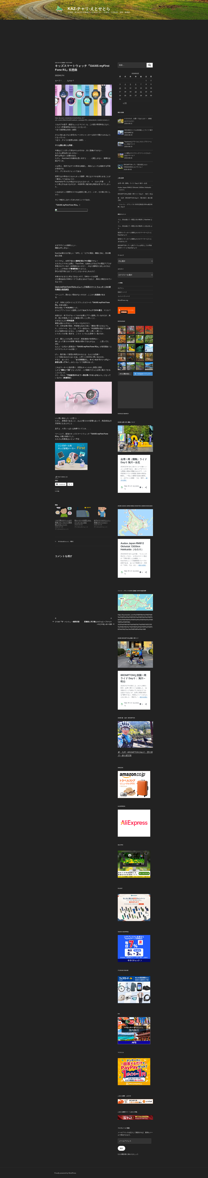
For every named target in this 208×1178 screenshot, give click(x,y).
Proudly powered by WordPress (65, 1173)
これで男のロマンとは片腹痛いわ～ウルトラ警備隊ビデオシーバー (63, 523)
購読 (121, 1148)
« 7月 (125, 103)
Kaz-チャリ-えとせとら (89, 8)
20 (136, 92)
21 (141, 92)
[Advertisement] (104, 36)
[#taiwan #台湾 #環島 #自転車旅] (131, 348)
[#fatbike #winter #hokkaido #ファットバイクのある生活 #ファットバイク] (122, 357)
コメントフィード (124, 296)
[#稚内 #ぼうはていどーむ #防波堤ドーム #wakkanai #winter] (140, 348)
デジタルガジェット (63, 541)
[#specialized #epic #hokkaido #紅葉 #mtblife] (149, 330)
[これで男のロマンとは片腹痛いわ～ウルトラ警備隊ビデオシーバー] (63, 512)
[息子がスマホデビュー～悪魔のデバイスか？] (102, 512)
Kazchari (69, 62)
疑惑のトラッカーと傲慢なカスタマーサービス (134, 232)
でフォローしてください (127, 310)
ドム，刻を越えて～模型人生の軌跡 (130, 219)
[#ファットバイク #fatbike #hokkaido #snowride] (122, 330)
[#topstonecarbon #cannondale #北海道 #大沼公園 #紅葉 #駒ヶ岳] (140, 357)
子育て (72, 541)
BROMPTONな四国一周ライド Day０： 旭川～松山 (135, 194)
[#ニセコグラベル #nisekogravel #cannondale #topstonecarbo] (140, 339)
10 (120, 88)
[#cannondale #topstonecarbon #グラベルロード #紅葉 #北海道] (122, 339)
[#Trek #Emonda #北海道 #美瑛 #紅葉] (131, 357)
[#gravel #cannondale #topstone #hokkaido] (149, 339)
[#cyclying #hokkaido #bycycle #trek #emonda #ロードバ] (149, 366)
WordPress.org (123, 300)
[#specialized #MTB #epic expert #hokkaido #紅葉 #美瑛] (131, 330)
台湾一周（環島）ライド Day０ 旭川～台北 (132, 183)
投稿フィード (122, 292)
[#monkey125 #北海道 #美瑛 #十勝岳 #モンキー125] (122, 366)
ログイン (121, 288)
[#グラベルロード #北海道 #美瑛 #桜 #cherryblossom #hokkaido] (122, 348)
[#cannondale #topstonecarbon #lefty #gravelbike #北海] (131, 366)
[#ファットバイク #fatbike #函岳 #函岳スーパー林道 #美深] (131, 339)
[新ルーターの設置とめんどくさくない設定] (83, 512)
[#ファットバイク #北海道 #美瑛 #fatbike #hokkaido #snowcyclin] (149, 348)
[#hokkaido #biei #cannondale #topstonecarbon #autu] (149, 357)
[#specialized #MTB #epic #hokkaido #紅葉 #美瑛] (140, 330)
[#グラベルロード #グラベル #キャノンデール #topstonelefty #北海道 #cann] (140, 366)
